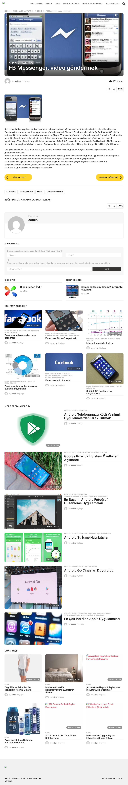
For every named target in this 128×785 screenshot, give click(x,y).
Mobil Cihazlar (101, 338)
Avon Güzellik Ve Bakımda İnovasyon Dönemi (18, 741)
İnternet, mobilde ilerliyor (100, 343)
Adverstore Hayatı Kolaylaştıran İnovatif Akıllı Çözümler (103, 688)
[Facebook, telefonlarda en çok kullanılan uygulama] (23, 366)
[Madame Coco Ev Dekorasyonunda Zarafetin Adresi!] (63, 668)
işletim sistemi (98, 386)
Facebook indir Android (57, 380)
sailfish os (90, 388)
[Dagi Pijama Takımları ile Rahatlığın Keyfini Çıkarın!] (23, 668)
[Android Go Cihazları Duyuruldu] (33, 587)
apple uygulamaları (72, 615)
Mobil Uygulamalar (92, 4)
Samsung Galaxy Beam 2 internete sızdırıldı (102, 288)
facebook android (52, 375)
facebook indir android (54, 377)
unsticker (64, 335)
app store (92, 613)
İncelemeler (36, 4)
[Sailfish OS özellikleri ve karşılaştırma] (105, 368)
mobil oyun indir (71, 4)
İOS (31, 63)
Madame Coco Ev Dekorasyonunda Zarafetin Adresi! (59, 690)
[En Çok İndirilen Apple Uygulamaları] (33, 628)
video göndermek (55, 192)
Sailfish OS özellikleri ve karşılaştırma (99, 392)
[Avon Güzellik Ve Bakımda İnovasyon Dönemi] (23, 719)
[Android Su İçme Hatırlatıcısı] (33, 547)
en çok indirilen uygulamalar (92, 615)
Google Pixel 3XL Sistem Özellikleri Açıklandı (89, 452)
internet (111, 338)
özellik (119, 386)
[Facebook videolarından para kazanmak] (23, 319)
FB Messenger (26, 192)
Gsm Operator (18, 778)
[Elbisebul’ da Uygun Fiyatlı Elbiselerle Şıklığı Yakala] (105, 716)
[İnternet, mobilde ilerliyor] (105, 323)
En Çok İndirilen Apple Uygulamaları (92, 619)
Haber (49, 4)
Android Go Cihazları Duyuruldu (84, 566)
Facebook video (10, 332)
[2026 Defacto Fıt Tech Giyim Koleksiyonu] (63, 716)
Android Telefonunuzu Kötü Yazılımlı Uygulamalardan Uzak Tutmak (92, 416)
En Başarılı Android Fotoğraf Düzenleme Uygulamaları (85, 496)
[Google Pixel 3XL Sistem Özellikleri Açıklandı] (33, 471)
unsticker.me (74, 335)
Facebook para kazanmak (29, 330)
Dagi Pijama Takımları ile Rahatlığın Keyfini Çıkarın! (18, 688)
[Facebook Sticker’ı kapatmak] (63, 320)
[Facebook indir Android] (63, 362)
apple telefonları (104, 613)
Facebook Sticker (52, 335)
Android (14, 63)
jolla (107, 386)
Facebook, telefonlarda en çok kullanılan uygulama (20, 387)
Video (57, 4)
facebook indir (66, 375)
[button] (124, 3)
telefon (89, 340)
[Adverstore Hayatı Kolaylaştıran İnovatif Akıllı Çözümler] (105, 668)
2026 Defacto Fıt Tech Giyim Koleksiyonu (60, 736)
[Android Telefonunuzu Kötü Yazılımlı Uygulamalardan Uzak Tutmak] (33, 429)
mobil (39, 192)
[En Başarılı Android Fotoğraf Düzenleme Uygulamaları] (33, 511)
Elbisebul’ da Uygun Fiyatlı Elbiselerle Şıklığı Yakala (100, 736)
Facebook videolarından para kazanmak (20, 336)
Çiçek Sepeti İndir (31, 287)
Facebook (11, 192)
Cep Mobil (90, 338)
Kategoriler (112, 4)
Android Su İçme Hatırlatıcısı (99, 533)
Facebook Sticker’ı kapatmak (60, 338)
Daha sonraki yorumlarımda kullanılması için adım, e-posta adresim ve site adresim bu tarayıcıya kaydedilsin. (58, 263)
